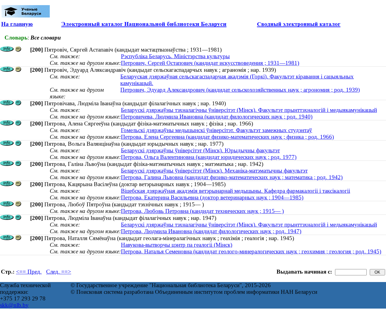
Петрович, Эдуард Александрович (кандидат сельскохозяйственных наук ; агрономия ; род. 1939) (240, 90)
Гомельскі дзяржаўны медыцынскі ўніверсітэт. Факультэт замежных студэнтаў (216, 130)
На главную (17, 24)
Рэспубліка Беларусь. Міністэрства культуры (175, 56)
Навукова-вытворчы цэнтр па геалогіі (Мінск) (176, 245)
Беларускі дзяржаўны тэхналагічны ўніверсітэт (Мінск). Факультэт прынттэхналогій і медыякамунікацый (249, 110)
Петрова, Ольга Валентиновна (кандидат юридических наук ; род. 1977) (208, 157)
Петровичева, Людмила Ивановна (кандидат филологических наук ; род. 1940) (216, 116)
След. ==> (58, 271)
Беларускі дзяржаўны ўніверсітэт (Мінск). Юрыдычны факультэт (200, 150)
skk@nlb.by (14, 305)
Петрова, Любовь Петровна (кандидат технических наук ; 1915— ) (202, 211)
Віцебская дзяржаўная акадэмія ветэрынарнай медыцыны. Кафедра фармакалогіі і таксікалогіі (235, 191)
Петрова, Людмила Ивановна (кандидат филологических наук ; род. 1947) (211, 231)
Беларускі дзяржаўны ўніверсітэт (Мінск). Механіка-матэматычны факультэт (214, 170)
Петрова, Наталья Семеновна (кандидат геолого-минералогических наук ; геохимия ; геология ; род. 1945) (251, 251)
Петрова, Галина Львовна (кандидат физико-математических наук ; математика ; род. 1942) (232, 177)
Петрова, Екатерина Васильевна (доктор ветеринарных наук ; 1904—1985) (212, 197)
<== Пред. (29, 271)
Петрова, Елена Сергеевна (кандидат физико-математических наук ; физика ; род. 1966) (227, 137)
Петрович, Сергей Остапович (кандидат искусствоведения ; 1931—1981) (210, 63)
